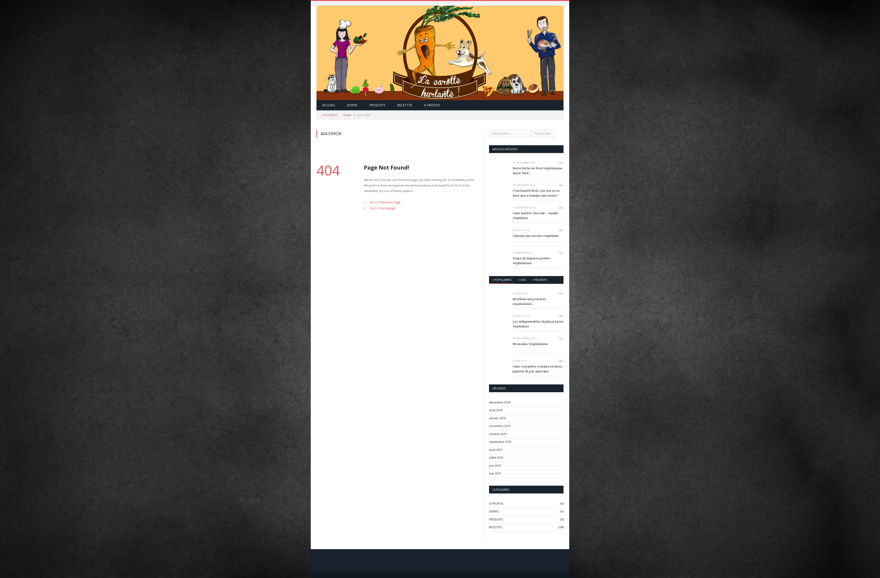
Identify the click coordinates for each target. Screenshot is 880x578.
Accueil (328, 105)
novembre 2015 (500, 426)
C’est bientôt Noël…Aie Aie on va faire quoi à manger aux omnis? (536, 193)
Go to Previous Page (384, 202)
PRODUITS (377, 105)
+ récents (540, 280)
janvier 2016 (497, 418)
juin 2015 (495, 465)
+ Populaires (502, 280)
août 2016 (496, 410)
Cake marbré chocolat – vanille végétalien (535, 215)
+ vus (522, 280)
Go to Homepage (381, 207)
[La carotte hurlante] (440, 52)
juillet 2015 (496, 457)
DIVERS (352, 105)
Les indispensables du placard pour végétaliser (538, 323)
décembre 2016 (499, 402)
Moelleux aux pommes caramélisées (529, 301)
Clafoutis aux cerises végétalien (535, 236)
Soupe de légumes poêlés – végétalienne (533, 260)
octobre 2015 (498, 434)
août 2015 (496, 450)
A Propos (432, 105)
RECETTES (404, 105)
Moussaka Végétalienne (530, 344)
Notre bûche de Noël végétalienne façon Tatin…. (537, 170)
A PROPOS (496, 503)
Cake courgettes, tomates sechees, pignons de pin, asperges (538, 368)
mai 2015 (495, 473)
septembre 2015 (500, 442)
